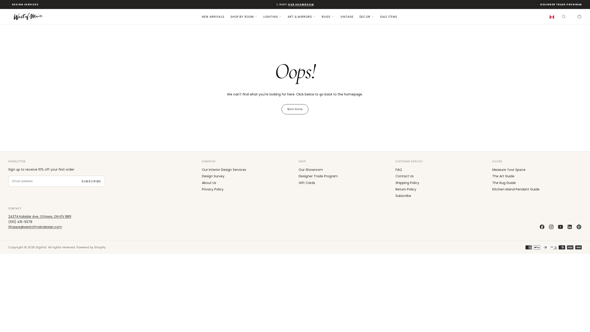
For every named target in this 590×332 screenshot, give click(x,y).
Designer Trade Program (561, 4)
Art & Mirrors (300, 17)
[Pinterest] (579, 227)
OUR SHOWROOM (301, 4)
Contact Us (404, 176)
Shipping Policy (407, 183)
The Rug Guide (504, 183)
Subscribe (91, 181)
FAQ (398, 169)
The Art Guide (503, 176)
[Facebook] (542, 227)
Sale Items (388, 17)
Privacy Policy (213, 189)
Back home (295, 109)
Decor (365, 17)
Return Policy (405, 189)
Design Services (25, 4)
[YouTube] (560, 227)
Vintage (347, 17)
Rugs (326, 17)
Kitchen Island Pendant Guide (516, 189)
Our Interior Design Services (224, 169)
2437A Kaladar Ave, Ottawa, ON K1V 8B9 (39, 216)
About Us (209, 183)
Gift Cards (307, 183)
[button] (553, 17)
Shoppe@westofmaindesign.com (35, 227)
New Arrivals (213, 17)
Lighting (270, 17)
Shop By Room (242, 17)
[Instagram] (551, 227)
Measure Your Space (508, 169)
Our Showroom (311, 169)
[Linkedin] (569, 227)
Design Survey (213, 176)
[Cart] (579, 17)
